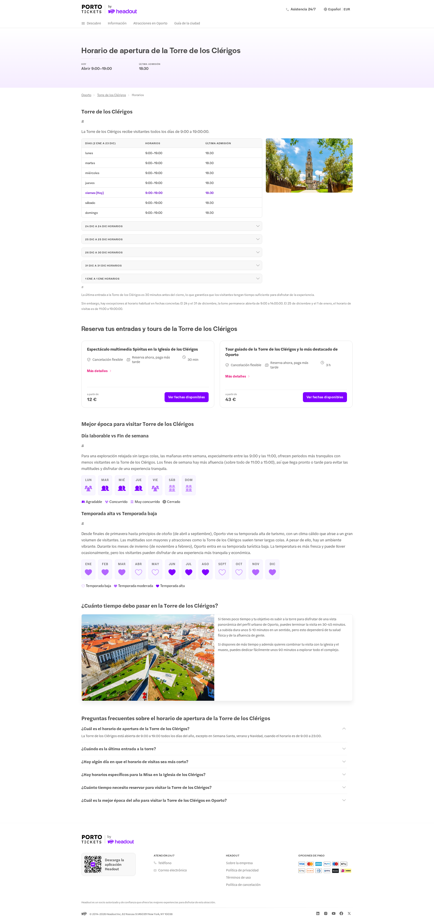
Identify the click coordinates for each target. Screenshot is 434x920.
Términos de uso (238, 877)
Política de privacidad (242, 870)
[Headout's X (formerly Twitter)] (349, 913)
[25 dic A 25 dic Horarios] (258, 239)
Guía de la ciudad (187, 23)
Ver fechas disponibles (186, 396)
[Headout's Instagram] (326, 913)
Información (117, 23)
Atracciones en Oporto (150, 23)
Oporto (86, 95)
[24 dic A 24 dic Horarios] (258, 226)
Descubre (94, 23)
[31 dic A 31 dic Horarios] (258, 265)
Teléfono (165, 863)
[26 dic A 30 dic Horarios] (258, 252)
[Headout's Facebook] (341, 913)
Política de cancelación (243, 884)
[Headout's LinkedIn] (318, 913)
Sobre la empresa (239, 863)
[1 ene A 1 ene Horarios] (258, 278)
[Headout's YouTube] (333, 913)
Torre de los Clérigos (111, 95)
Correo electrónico (172, 870)
